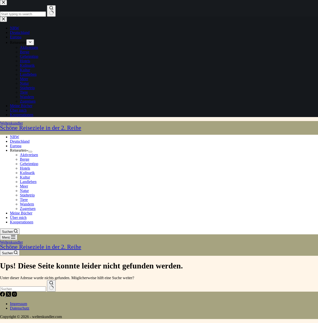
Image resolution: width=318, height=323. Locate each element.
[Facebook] (3, 295)
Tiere (24, 199)
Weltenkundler (40, 126)
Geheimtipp (29, 164)
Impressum (18, 304)
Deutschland (20, 141)
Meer (24, 186)
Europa (15, 146)
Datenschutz (19, 308)
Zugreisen (28, 208)
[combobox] (23, 289)
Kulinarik (27, 173)
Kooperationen (21, 222)
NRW (14, 137)
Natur (24, 191)
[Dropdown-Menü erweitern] (30, 151)
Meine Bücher (21, 213)
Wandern (27, 204)
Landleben (28, 182)
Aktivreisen (29, 155)
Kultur (25, 177)
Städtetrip (27, 195)
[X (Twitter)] (9, 295)
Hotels (25, 168)
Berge (24, 159)
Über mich (18, 217)
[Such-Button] (51, 286)
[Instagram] (14, 295)
